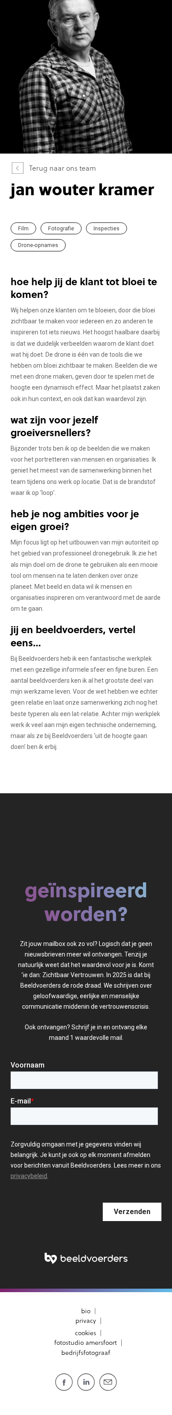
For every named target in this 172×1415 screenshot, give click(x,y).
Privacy (85, 1321)
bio (85, 1311)
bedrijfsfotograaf (85, 1353)
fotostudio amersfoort (85, 1343)
